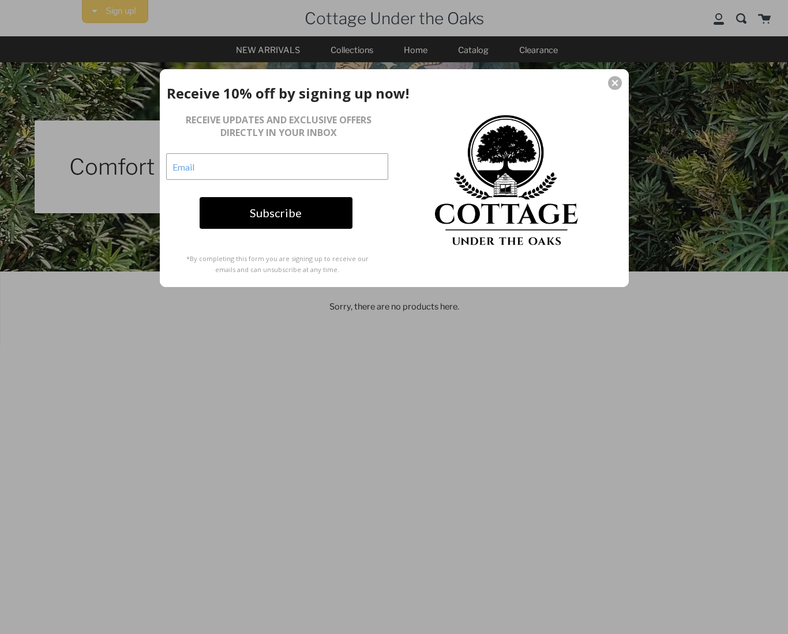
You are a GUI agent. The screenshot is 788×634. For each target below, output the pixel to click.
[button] (615, 83)
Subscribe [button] (276, 213)
